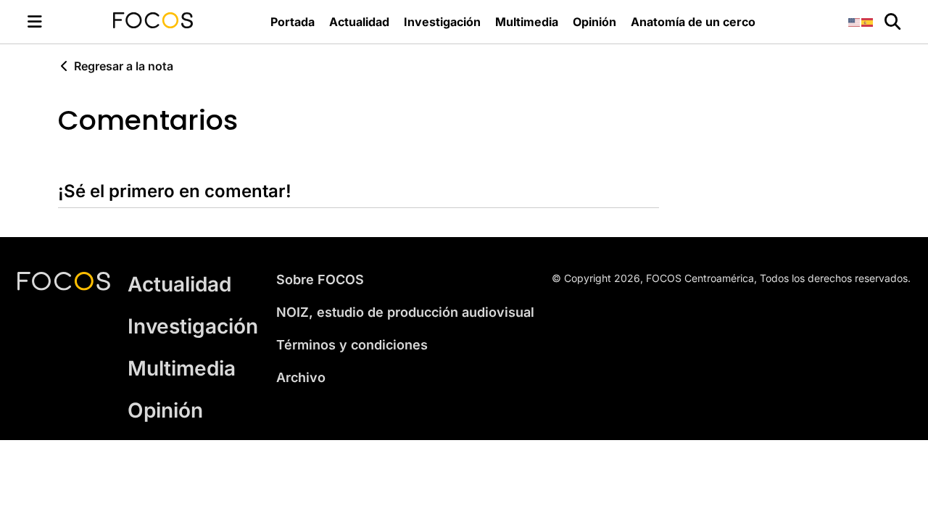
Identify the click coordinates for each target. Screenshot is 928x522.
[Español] (867, 21)
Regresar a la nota (123, 66)
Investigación (442, 21)
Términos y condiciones (352, 344)
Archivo (301, 377)
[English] (854, 21)
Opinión (594, 21)
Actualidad (359, 21)
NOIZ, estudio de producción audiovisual (405, 312)
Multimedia (526, 21)
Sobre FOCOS (320, 279)
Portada (292, 21)
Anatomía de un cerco (693, 21)
